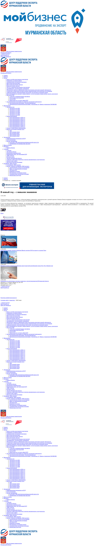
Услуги (5, 78)
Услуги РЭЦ (12, 99)
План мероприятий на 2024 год (17, 120)
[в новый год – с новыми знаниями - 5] (3, 210)
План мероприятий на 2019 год (17, 126)
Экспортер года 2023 (14, 111)
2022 (10, 130)
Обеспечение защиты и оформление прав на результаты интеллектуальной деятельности (28, 90)
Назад (2, 213)
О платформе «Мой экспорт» (13, 164)
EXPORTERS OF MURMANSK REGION (19, 143)
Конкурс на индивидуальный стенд (15, 129)
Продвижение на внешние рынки (17, 172)
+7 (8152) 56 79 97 (5, 54)
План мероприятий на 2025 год (17, 118)
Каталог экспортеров (11, 141)
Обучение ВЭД (13, 170)
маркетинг (12, 300)
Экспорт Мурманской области (14, 158)
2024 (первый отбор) (14, 134)
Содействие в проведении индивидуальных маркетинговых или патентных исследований (29, 91)
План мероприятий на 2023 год (17, 121)
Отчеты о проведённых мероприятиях (16, 128)
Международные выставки (13, 83)
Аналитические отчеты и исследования (19, 167)
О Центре (6, 149)
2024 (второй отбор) (14, 136)
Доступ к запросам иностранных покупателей (18, 87)
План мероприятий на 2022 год (17, 122)
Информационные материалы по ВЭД (16, 138)
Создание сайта (4, 300)
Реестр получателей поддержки (14, 162)
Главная (5, 75)
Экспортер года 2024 (14, 112)
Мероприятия (7, 105)
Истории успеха (10, 157)
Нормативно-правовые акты (13, 153)
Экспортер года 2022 (14, 109)
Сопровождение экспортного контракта (16, 82)
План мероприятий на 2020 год (17, 125)
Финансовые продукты (15, 175)
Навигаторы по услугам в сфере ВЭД (18, 100)
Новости (6, 76)
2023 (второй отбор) (14, 133)
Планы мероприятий (11, 116)
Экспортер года (10, 107)
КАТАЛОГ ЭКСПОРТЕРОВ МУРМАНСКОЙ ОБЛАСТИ (24, 142)
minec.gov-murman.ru (6, 56)
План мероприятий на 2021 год (17, 124)
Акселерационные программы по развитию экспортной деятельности (24, 101)
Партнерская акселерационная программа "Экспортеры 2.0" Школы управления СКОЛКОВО (33, 104)
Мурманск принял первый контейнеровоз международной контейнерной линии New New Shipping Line (27, 265)
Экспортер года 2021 (14, 108)
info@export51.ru (5, 55)
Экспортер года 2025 (14, 113)
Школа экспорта (8, 145)
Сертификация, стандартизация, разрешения (17, 88)
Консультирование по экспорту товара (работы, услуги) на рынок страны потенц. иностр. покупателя (32, 93)
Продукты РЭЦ (10, 95)
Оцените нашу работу (11, 161)
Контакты (6, 146)
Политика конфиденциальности (9, 297)
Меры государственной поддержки (18, 168)
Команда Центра (10, 147)
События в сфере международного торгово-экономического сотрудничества (25, 159)
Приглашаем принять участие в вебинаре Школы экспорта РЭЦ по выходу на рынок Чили (23, 250)
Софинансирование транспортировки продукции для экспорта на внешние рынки (27, 92)
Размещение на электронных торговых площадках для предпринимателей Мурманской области (25, 281)
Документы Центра (11, 151)
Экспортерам (7, 137)
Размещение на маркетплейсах (14, 80)
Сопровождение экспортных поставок (19, 174)
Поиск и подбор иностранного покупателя (17, 79)
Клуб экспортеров (11, 140)
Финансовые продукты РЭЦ (16, 97)
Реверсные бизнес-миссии (13, 86)
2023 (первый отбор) (14, 132)
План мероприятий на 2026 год (17, 117)
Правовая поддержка (14, 171)
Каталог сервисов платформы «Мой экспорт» (17, 166)
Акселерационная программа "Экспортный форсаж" (22, 103)
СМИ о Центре (10, 155)
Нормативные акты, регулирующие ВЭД (16, 154)
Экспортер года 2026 (14, 115)
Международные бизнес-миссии (14, 84)
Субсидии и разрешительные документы (19, 96)
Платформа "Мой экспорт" (10, 163)
